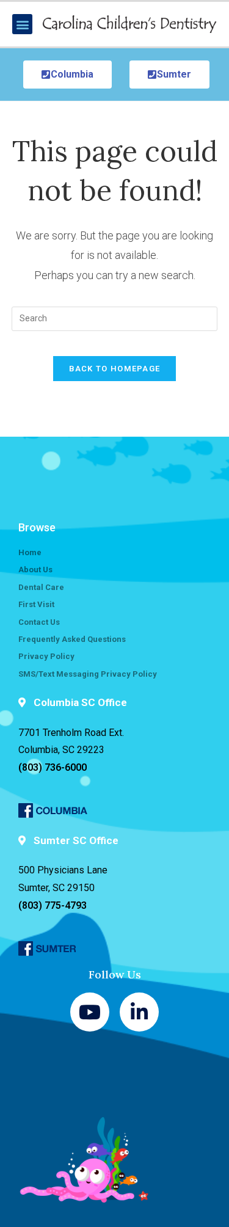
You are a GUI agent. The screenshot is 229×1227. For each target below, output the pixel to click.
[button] (22, 24)
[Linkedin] (139, 1012)
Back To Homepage (115, 368)
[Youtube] (89, 1012)
